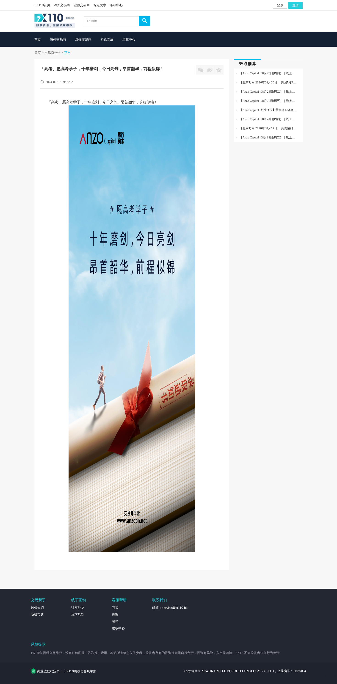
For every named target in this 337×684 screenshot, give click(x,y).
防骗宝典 (37, 614)
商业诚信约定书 (48, 671)
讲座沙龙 (77, 608)
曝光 (115, 621)
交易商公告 (52, 53)
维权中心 (116, 5)
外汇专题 (330, 676)
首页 (37, 53)
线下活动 (77, 614)
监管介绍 (37, 608)
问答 (115, 608)
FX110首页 (42, 5)
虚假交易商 (82, 5)
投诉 (115, 614)
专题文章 (99, 5)
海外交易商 (62, 5)
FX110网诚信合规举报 (80, 671)
